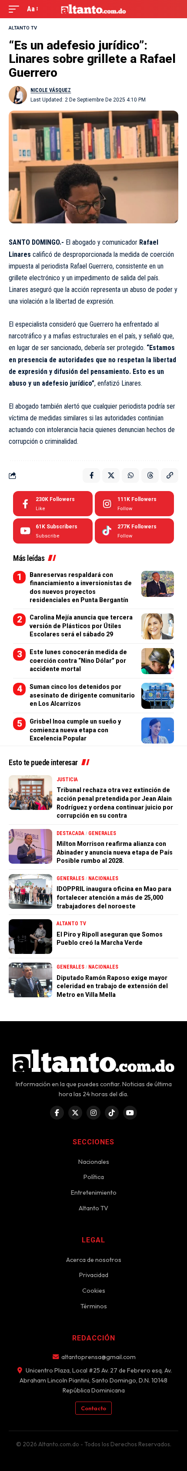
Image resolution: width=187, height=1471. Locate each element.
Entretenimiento (94, 1192)
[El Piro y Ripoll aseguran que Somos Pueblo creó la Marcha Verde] (30, 936)
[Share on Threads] (150, 475)
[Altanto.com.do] (93, 9)
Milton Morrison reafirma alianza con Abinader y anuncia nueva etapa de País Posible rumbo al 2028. (115, 852)
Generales (102, 833)
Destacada (70, 833)
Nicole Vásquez (50, 90)
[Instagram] (134, 503)
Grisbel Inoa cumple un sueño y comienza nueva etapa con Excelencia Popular (75, 730)
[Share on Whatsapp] (130, 475)
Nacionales (103, 878)
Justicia (67, 779)
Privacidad (93, 1275)
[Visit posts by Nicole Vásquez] (18, 95)
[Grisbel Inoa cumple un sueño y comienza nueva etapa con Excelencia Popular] (157, 730)
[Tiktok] (134, 531)
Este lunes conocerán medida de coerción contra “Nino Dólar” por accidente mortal (78, 660)
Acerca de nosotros (93, 1260)
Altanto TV (23, 28)
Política (93, 1177)
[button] (16, 9)
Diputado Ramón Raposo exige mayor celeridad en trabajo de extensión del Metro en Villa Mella (112, 986)
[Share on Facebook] (91, 475)
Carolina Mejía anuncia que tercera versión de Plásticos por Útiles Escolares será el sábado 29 (81, 626)
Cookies (93, 1290)
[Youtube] (53, 531)
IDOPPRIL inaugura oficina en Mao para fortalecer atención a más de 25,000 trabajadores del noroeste (114, 897)
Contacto (93, 1408)
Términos (93, 1306)
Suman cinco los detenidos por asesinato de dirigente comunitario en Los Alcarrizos (82, 695)
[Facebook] (53, 503)
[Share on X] (111, 475)
